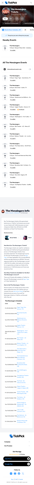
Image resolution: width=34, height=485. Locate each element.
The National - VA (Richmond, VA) (21, 416)
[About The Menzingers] (22, 19)
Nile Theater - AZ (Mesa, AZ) (21, 338)
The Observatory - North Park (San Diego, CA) (22, 350)
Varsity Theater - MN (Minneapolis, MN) (22, 392)
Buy (12, 479)
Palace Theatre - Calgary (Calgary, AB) (22, 387)
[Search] (30, 2)
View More (17, 194)
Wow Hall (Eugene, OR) (22, 370)
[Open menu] (2, 2)
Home (7, 212)
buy (5, 18)
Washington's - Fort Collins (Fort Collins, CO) (22, 332)
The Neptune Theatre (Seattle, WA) (22, 376)
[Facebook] (19, 473)
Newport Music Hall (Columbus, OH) (22, 421)
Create (21, 479)
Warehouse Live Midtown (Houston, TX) (22, 319)
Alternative (17, 212)
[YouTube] (15, 473)
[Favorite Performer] (17, 19)
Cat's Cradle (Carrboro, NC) (21, 410)
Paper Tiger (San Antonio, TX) (21, 308)
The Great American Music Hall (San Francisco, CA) (22, 357)
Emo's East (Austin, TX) (22, 313)
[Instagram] (11, 473)
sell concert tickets (18, 291)
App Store (8, 458)
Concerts (11, 212)
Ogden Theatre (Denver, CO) (21, 326)
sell (11, 18)
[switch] (30, 69)
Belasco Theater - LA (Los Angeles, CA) (22, 344)
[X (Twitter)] (23, 473)
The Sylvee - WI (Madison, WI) (21, 398)
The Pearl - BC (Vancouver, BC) (21, 381)
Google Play (9, 464)
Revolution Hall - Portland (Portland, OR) (22, 364)
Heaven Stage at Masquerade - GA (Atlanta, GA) (21, 404)
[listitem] (17, 48)
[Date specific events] (25, 29)
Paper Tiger (26, 279)
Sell (16, 479)
